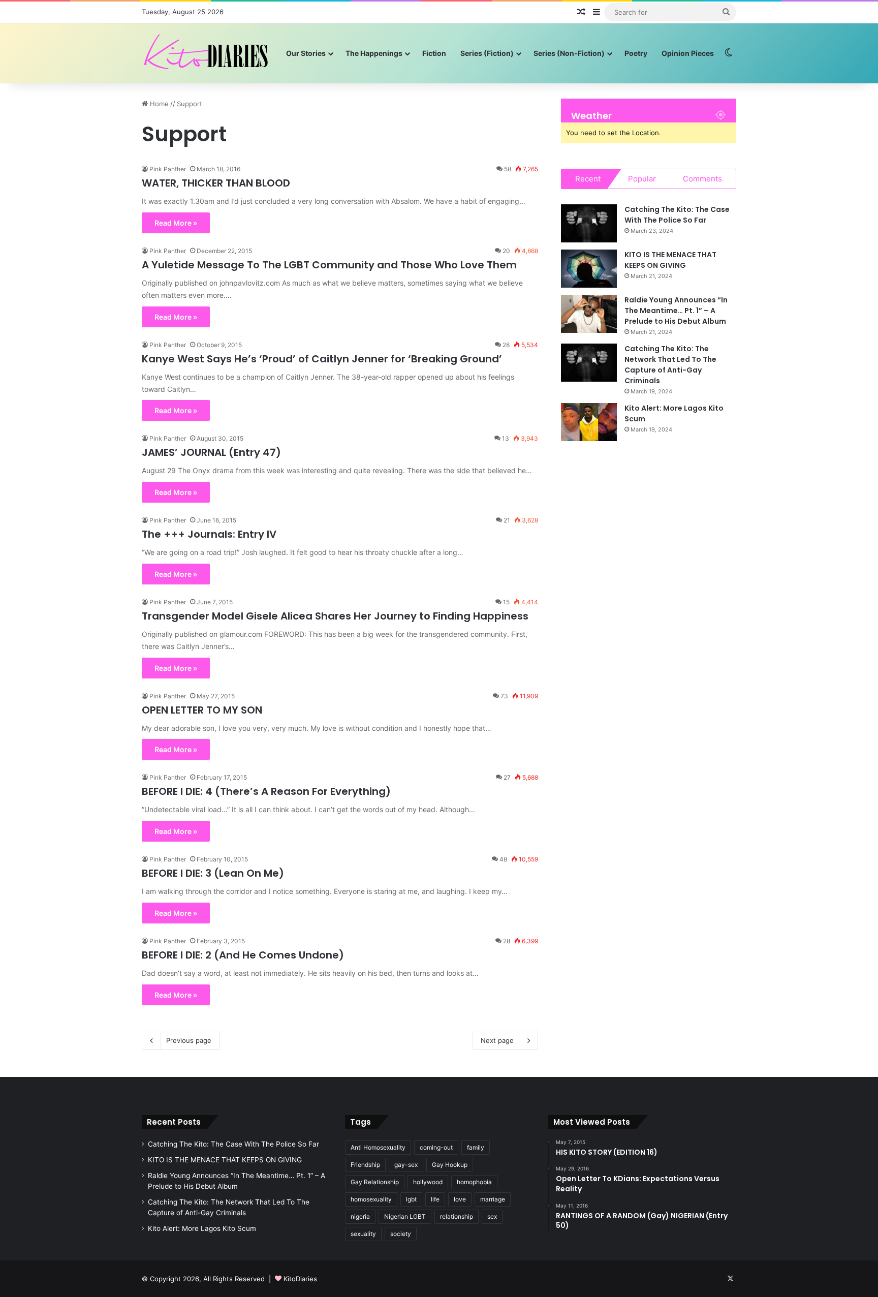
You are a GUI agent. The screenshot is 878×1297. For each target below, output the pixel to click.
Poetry (635, 53)
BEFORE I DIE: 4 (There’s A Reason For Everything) (266, 791)
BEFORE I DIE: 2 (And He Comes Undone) (243, 955)
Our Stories (306, 53)
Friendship (365, 1164)
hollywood (428, 1182)
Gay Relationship (375, 1182)
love (460, 1199)
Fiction (434, 53)
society (400, 1234)
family (475, 1147)
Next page (497, 1040)
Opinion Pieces (688, 53)
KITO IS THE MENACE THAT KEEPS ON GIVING (670, 260)
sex (492, 1216)
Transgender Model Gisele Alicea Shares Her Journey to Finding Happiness (335, 616)
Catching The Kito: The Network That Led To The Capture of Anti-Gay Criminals (670, 365)
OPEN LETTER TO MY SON (202, 710)
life (435, 1199)
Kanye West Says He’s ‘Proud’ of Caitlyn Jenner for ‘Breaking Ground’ (322, 359)
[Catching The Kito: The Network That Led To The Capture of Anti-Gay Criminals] (589, 363)
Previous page (188, 1040)
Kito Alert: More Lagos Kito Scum (202, 1228)
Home (158, 104)
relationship (456, 1216)
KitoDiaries (300, 1279)
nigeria (360, 1216)
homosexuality (371, 1199)
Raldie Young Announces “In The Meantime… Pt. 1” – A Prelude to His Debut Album (676, 310)
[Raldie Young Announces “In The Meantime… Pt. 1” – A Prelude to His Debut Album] (589, 314)
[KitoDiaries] (207, 53)
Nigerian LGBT (405, 1216)
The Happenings (374, 53)
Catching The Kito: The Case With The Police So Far (677, 214)
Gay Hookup (449, 1164)
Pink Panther (167, 169)
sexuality (363, 1234)
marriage (492, 1199)
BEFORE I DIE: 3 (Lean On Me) (213, 873)
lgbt (411, 1199)
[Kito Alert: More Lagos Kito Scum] (589, 422)
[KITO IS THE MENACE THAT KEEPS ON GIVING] (589, 269)
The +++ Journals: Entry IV (209, 534)
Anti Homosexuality (378, 1147)
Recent (588, 178)
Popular (642, 178)
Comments (702, 178)
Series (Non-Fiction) (569, 53)
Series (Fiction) (487, 53)
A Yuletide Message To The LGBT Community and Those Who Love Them (329, 265)
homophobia (474, 1182)
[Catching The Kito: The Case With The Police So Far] (589, 223)
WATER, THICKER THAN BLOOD (216, 183)
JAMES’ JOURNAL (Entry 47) (211, 452)
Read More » (175, 223)
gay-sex (406, 1164)
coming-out (436, 1147)
